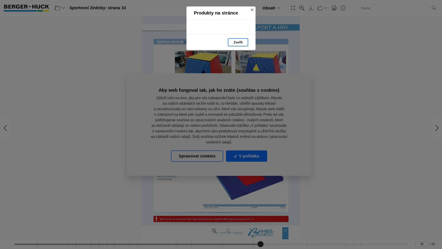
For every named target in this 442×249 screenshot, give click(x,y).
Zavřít (238, 42)
